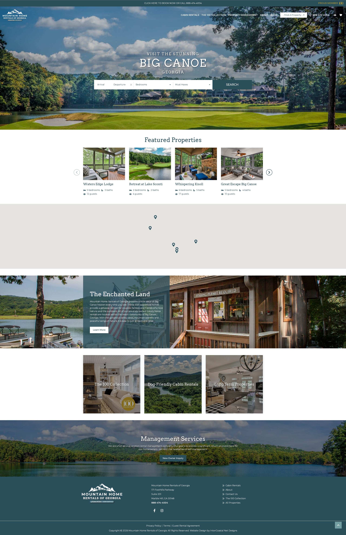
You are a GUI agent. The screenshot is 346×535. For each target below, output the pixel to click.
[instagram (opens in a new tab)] (162, 510)
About (264, 15)
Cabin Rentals (190, 15)
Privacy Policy (153, 525)
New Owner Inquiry (173, 458)
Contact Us (231, 494)
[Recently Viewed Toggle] (334, 15)
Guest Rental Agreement (186, 525)
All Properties (233, 503)
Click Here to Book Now (160, 3)
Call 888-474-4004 (191, 3)
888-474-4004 (159, 503)
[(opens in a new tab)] (104, 164)
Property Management (243, 15)
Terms (166, 525)
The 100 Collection (213, 15)
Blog (273, 15)
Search (232, 84)
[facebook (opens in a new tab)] (155, 510)
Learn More (99, 330)
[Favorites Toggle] (340, 15)
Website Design (198, 530)
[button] (269, 172)
